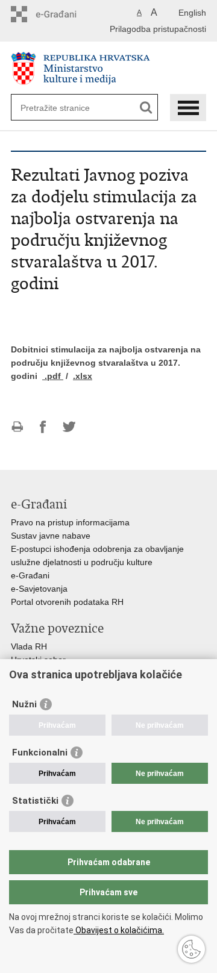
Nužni (24, 704)
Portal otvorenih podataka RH (67, 602)
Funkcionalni (40, 752)
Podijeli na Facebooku (43, 427)
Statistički (35, 800)
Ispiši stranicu (17, 427)
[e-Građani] (62, 14)
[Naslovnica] (108, 68)
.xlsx (82, 376)
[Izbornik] (188, 107)
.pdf (52, 376)
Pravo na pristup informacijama (70, 522)
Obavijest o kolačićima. (119, 930)
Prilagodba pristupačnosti (158, 29)
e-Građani (30, 575)
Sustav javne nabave (50, 535)
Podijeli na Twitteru (69, 427)
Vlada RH (29, 646)
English (192, 12)
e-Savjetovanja (39, 588)
